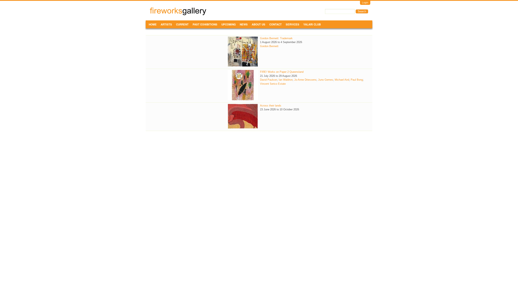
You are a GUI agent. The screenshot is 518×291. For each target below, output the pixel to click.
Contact (275, 24)
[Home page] (178, 14)
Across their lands (270, 105)
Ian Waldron (286, 79)
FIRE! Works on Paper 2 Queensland (282, 71)
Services (292, 24)
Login (365, 2)
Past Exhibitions (205, 24)
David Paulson (268, 79)
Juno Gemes (325, 79)
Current (182, 24)
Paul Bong (357, 79)
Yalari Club (312, 24)
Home (153, 24)
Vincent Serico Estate (273, 83)
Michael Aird (342, 79)
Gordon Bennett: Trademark (276, 38)
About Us (258, 24)
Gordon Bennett (269, 46)
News (244, 24)
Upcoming (228, 24)
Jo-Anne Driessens (305, 79)
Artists (166, 24)
